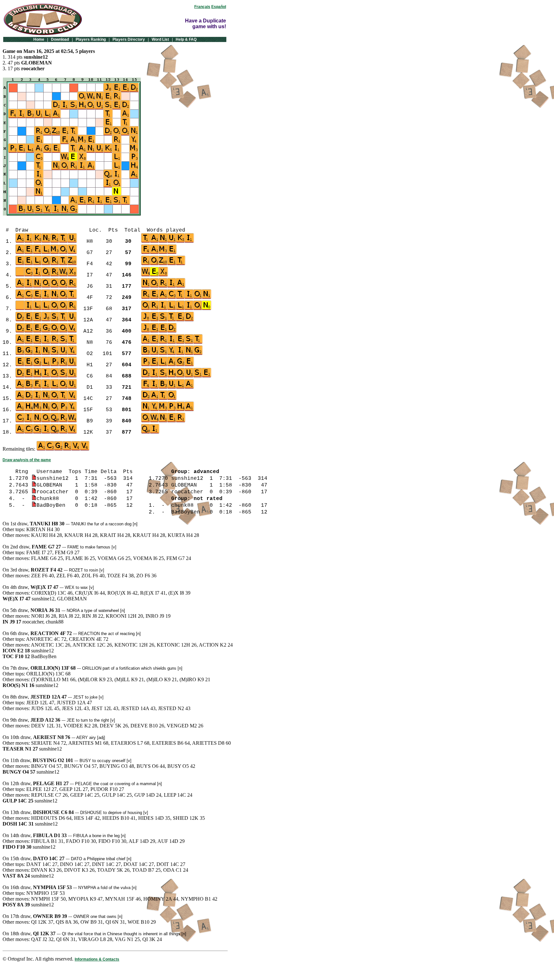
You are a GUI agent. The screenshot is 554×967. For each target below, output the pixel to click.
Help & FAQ (186, 39)
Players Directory (129, 39)
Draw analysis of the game (27, 460)
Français (202, 6)
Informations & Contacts (97, 959)
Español (218, 6)
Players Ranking (91, 39)
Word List (160, 39)
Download (60, 39)
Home (38, 39)
